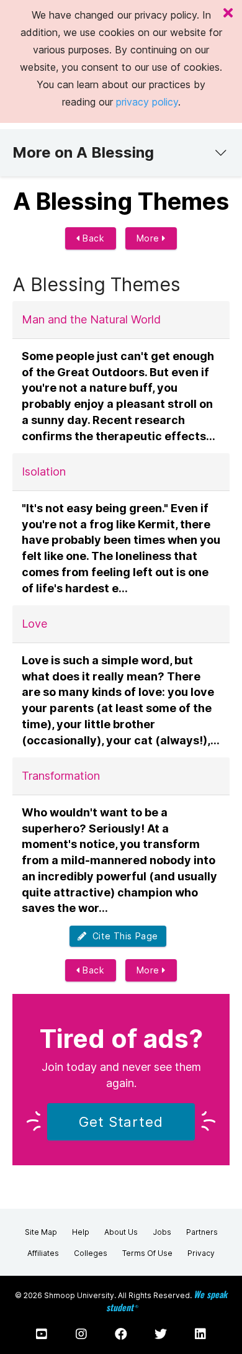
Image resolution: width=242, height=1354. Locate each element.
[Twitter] (160, 1334)
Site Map (41, 1232)
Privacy (201, 1253)
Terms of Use (147, 1253)
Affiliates (43, 1253)
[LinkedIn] (200, 1334)
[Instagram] (81, 1334)
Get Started (121, 1122)
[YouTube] (41, 1334)
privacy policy (147, 102)
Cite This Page (122, 936)
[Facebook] (121, 1334)
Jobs (162, 1232)
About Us (121, 1232)
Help (80, 1232)
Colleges (90, 1253)
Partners (202, 1232)
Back (92, 238)
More (150, 238)
